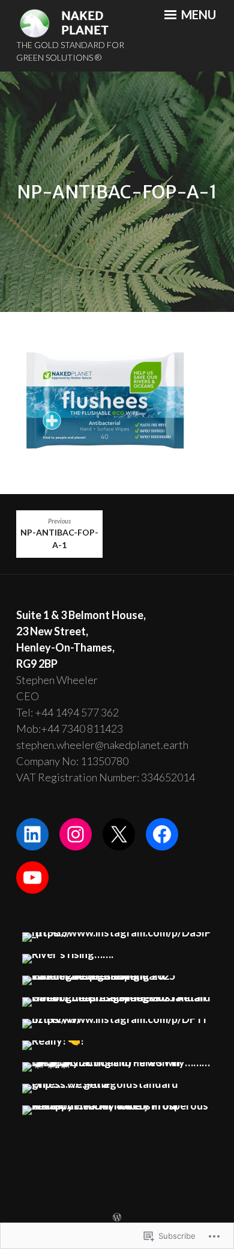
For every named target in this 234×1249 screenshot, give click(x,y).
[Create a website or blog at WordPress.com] (117, 1217)
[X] (119, 834)
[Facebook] (162, 834)
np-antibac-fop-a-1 (59, 534)
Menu (197, 14)
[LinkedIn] (32, 834)
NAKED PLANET (85, 23)
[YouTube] (32, 877)
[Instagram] (75, 834)
